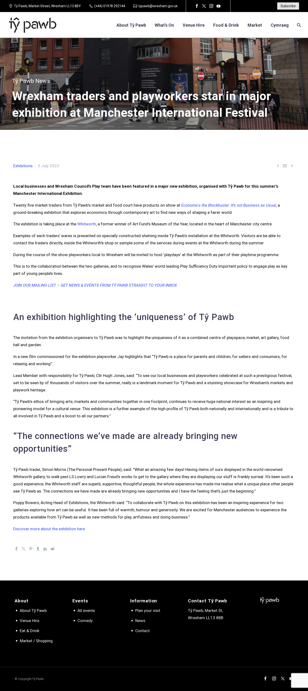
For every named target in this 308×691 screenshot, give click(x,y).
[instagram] (274, 678)
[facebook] (265, 678)
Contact (142, 630)
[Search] (298, 25)
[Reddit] (52, 549)
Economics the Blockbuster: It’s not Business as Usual (228, 205)
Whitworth (86, 224)
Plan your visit (147, 610)
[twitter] (283, 678)
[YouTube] (218, 6)
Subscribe (288, 6)
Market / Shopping (36, 640)
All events (86, 610)
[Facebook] (196, 6)
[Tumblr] (38, 549)
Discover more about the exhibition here (49, 528)
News (140, 620)
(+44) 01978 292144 (109, 6)
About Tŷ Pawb (131, 25)
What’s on (164, 25)
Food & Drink (226, 25)
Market (255, 25)
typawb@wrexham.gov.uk (158, 6)
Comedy (85, 620)
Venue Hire (29, 620)
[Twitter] (204, 6)
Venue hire (194, 25)
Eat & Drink (29, 630)
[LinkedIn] (45, 549)
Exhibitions (23, 165)
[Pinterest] (31, 549)
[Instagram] (211, 6)
